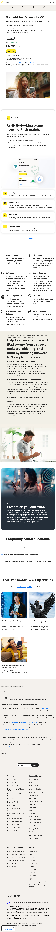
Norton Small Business (14, 824)
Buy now (11, 51)
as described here (15, 722)
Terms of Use (16, 925)
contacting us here (33, 722)
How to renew (11, 866)
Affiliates (32, 866)
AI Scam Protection (35, 786)
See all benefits (28, 238)
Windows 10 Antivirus (36, 789)
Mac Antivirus (33, 795)
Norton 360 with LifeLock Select (15, 790)
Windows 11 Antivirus (36, 792)
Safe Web (32, 807)
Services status (33, 925)
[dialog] (8, 928)
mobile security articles (25, 587)
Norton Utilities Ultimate (15, 818)
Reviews (32, 860)
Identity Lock (33, 838)
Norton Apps (33, 869)
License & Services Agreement (10, 710)
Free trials (32, 872)
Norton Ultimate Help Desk (16, 857)
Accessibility (24, 925)
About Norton (33, 851)
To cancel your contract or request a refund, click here (15, 729)
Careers (33, 923)
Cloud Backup (33, 804)
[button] (28, 548)
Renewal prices (21, 720)
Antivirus (32, 783)
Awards (31, 857)
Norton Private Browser (14, 827)
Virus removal (33, 798)
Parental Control (34, 826)
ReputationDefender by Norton (37, 886)
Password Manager (35, 820)
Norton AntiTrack (12, 802)
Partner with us (25, 923)
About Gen (9, 923)
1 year (10, 38)
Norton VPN (11, 799)
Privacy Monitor (34, 829)
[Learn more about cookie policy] (13, 927)
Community (33, 863)
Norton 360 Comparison (37, 780)
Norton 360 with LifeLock (32, 62)
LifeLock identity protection (38, 882)
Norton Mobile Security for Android (15, 809)
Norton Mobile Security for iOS (15, 814)
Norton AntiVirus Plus (14, 780)
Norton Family (11, 805)
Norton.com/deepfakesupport (8, 746)
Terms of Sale (44, 708)
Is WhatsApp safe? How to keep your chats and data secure (13, 666)
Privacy (43, 923)
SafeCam (32, 832)
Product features (36, 776)
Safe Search (33, 810)
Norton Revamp (12, 830)
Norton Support (12, 863)
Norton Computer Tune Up (16, 854)
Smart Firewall (34, 817)
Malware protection (35, 801)
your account (23, 722)
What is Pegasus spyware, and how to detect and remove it (41, 622)
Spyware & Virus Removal (15, 860)
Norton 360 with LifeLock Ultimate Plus (15, 795)
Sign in (31, 879)
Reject (10, 929)
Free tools (32, 876)
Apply (35, 765)
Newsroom (17, 923)
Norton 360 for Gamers (14, 786)
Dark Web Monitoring (36, 835)
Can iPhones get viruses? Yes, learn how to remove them (13, 622)
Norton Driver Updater (14, 821)
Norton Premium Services (15, 851)
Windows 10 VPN (34, 813)
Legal (38, 923)
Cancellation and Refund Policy (47, 727)
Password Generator (36, 823)
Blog (30, 854)
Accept (6, 929)
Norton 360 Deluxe (19, 62)
